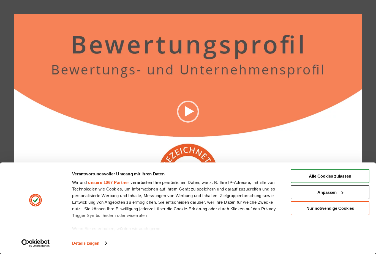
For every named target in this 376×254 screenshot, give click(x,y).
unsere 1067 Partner (108, 182)
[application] (188, 111)
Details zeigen (85, 243)
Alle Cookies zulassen (330, 176)
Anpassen (327, 192)
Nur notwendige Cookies (330, 208)
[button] (188, 112)
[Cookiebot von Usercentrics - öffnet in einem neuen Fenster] (36, 243)
